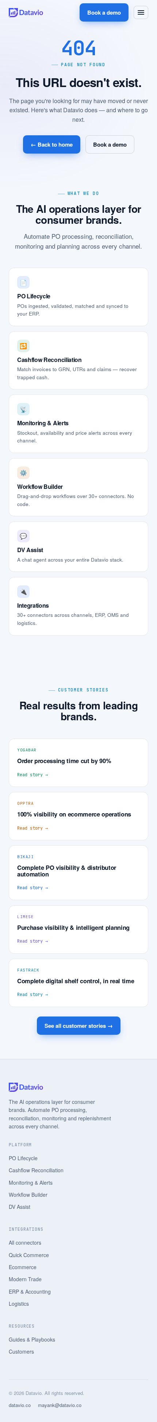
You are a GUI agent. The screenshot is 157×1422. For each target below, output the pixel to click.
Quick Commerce (29, 1255)
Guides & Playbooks (32, 1339)
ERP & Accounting (30, 1291)
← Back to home (52, 144)
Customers (21, 1351)
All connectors (25, 1242)
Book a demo (104, 12)
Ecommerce (23, 1267)
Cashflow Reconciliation (36, 1170)
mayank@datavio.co (59, 1405)
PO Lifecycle (23, 1158)
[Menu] (141, 12)
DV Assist (19, 1206)
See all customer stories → (79, 1026)
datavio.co (20, 1405)
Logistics (19, 1303)
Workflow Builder (28, 1194)
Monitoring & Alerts (31, 1182)
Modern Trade (25, 1279)
